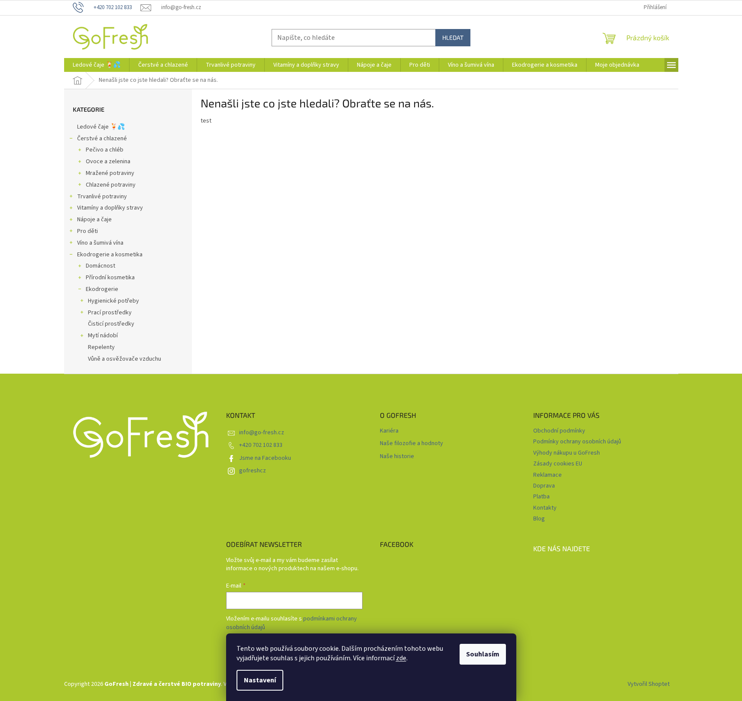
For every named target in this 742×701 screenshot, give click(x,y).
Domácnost (100, 266)
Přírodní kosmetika (110, 277)
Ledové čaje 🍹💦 (101, 127)
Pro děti (87, 231)
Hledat (452, 37)
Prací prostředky (110, 312)
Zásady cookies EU (557, 463)
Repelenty (101, 347)
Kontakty (545, 508)
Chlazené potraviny (111, 185)
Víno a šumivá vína (100, 243)
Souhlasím (482, 654)
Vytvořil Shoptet (649, 684)
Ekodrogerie (102, 289)
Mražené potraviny (110, 173)
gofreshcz (252, 470)
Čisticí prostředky (111, 324)
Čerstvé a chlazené (102, 138)
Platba (541, 496)
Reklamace (547, 475)
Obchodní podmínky (559, 430)
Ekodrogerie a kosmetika (110, 254)
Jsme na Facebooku (265, 458)
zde (401, 658)
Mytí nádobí (103, 335)
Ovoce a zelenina (108, 161)
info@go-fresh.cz (261, 432)
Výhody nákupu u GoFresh (566, 453)
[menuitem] (96, 65)
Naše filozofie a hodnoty (411, 443)
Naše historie (397, 456)
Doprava (544, 485)
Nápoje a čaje (94, 219)
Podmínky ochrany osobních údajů (577, 441)
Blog (539, 518)
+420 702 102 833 (260, 445)
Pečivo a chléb (104, 149)
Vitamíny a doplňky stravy (110, 208)
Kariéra (389, 431)
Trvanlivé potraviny (102, 196)
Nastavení (260, 680)
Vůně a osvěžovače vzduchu (124, 359)
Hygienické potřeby (113, 301)
